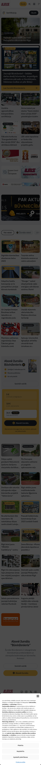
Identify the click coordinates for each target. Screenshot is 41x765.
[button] (38, 696)
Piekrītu (20, 745)
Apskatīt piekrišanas (20, 757)
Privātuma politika (20, 762)
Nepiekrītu (20, 751)
